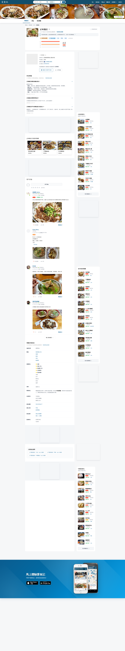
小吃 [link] (58, 38)
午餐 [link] (65, 38)
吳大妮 (34, 266)
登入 (93, 2)
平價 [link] (37, 407)
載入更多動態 (49, 337)
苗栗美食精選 (44, 38)
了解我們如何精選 (59, 31)
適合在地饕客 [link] (39, 413)
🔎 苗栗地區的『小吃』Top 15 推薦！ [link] (36, 452)
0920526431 (46, 63)
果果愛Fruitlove (36, 192)
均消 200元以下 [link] (39, 404)
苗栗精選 (30, 25)
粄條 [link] (37, 356)
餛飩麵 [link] (37, 360)
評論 (33, 20)
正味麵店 (44, 29)
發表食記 (97, 2)
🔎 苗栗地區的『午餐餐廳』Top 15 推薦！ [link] (37, 455)
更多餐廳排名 (87, 193)
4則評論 (64, 46)
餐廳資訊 (26, 20)
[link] (91, 122)
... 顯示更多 (35, 244)
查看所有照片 (120, 16)
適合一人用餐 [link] (39, 415)
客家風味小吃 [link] (39, 352)
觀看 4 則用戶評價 (47, 70)
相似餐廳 (39, 20)
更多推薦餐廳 (87, 360)
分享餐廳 (59, 70)
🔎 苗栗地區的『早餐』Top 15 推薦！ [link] (55, 452)
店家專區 (113, 2)
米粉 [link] (37, 358)
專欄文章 (108, 2)
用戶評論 (29, 179)
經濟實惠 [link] (38, 410)
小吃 (34, 25)
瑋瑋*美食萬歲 (36, 301)
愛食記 (26, 25)
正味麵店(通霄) (49, 61)
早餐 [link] (62, 38)
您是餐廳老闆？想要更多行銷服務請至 (49, 66)
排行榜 (120, 2)
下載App (103, 2)
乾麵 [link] (37, 354)
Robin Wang (36, 229)
